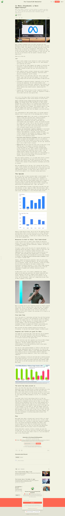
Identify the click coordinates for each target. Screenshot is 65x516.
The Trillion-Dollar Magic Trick (23, 471)
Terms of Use (37, 504)
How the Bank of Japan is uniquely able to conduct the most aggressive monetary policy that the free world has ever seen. (26, 481)
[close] (41, 487)
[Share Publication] (53, 2)
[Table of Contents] (1, 258)
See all (17, 495)
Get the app (37, 511)
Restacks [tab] (21, 457)
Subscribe (57, 1)
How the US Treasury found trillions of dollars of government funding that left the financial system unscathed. (28, 473)
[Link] (14, 174)
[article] (32, 474)
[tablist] (19, 457)
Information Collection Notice (32, 505)
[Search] (51, 2)
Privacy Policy (40, 505)
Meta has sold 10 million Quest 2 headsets (34, 256)
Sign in (62, 1)
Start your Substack (30, 511)
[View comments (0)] (19, 18)
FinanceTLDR (19, 14)
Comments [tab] (17, 457)
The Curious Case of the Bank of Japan (25, 479)
